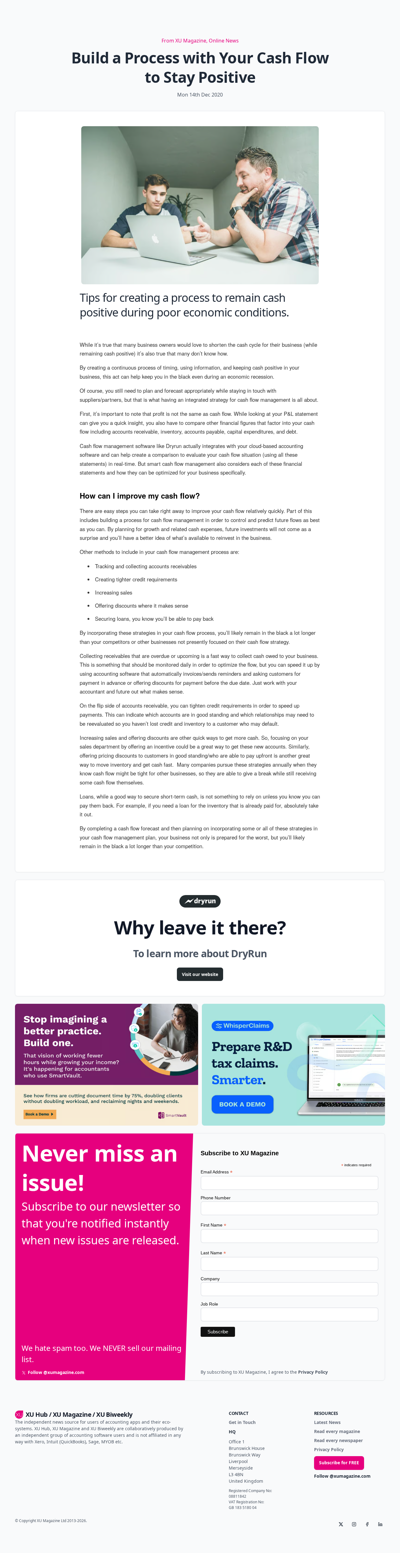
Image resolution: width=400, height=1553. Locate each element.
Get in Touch (242, 1422)
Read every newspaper (338, 1440)
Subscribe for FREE (339, 1463)
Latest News (327, 1422)
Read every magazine (337, 1431)
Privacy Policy (329, 1449)
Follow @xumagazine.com (342, 1476)
